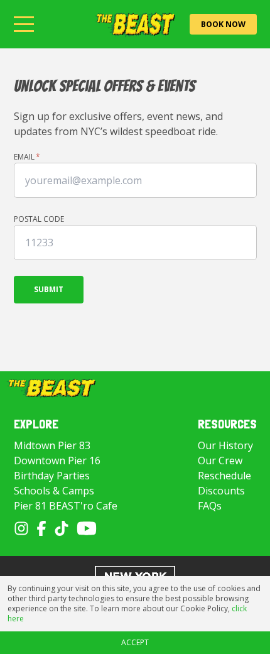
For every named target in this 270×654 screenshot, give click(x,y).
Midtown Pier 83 (52, 445)
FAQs (210, 506)
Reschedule (224, 475)
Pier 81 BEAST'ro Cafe (65, 506)
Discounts (221, 491)
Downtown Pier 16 (57, 460)
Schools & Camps (54, 491)
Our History (225, 445)
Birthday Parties (52, 475)
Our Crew (220, 460)
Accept (135, 642)
